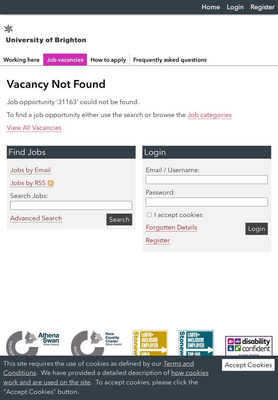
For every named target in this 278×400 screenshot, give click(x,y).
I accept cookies (177, 215)
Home (211, 7)
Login (235, 7)
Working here (21, 59)
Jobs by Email (30, 170)
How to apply (108, 59)
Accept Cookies (248, 365)
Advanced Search (36, 218)
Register (263, 7)
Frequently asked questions (169, 59)
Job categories (209, 115)
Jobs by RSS (28, 183)
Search (119, 219)
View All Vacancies (34, 128)
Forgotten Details (171, 227)
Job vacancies (65, 59)
